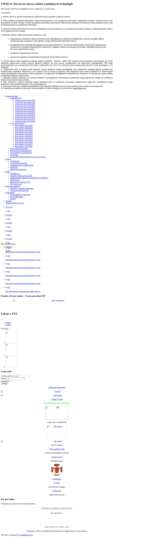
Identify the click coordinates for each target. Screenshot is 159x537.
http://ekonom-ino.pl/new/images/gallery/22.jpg (23, 260)
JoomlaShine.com (26, 535)
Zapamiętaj (5, 381)
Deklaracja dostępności (57, 387)
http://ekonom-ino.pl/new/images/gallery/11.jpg (23, 252)
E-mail (8, 325)
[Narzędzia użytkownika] (2, 319)
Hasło (3, 378)
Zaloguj (4, 383)
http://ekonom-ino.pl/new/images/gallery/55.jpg (23, 284)
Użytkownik (5, 376)
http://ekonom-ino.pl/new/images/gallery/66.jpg (23, 291)
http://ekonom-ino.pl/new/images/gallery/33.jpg (23, 268)
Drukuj (8, 323)
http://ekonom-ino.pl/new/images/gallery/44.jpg (23, 276)
